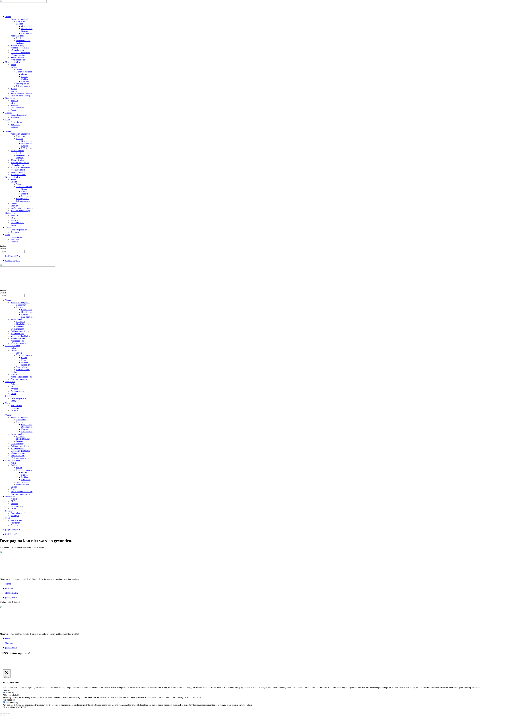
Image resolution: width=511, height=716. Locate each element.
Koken (13, 64)
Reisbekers (25, 81)
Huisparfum (21, 21)
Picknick (14, 100)
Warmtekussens (17, 50)
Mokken (24, 79)
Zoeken (3, 246)
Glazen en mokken (24, 72)
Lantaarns (20, 43)
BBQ (13, 103)
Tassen (13, 110)
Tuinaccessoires (17, 108)
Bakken (14, 88)
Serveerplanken (22, 84)
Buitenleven (10, 98)
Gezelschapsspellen (19, 115)
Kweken (14, 105)
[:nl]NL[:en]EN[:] (12, 256)
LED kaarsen (26, 33)
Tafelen (14, 67)
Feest (7, 120)
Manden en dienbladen (20, 52)
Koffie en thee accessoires (21, 93)
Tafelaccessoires (23, 86)
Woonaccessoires (18, 55)
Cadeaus (14, 127)
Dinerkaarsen (26, 28)
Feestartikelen (16, 122)
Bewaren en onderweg (20, 96)
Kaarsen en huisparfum (20, 19)
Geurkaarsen (26, 26)
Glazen (24, 74)
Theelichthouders (23, 40)
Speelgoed (15, 117)
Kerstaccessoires (17, 57)
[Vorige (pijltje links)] (1, 715)
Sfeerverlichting (17, 45)
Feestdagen (15, 124)
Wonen (8, 16)
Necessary (10, 692)
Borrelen (14, 91)
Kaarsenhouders (17, 36)
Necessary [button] (7, 690)
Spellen (8, 112)
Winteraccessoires (18, 60)
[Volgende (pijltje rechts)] (4, 715)
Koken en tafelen (12, 62)
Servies (19, 69)
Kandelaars (20, 38)
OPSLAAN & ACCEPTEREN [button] (16, 707)
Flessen (24, 76)
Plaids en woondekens (20, 48)
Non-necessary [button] (9, 700)
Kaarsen (19, 24)
